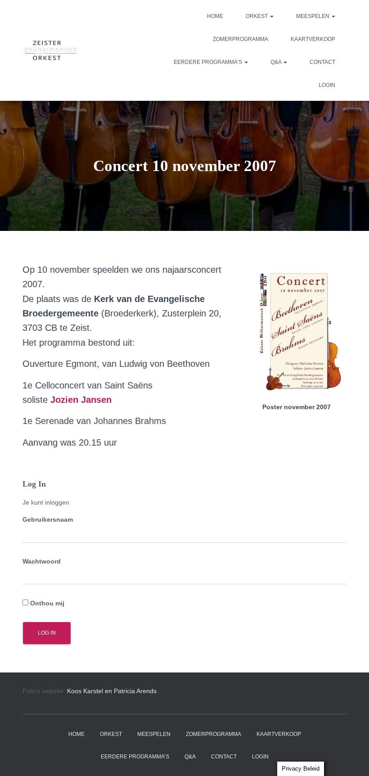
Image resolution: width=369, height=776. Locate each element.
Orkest (257, 16)
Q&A (276, 62)
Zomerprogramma (240, 39)
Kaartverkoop (313, 39)
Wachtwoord (41, 561)
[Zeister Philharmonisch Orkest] (51, 50)
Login (327, 85)
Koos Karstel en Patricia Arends (112, 691)
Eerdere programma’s (208, 62)
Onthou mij (46, 603)
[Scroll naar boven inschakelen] (351, 758)
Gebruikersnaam (47, 519)
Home (215, 16)
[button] (271, 16)
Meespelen (313, 16)
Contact (322, 62)
